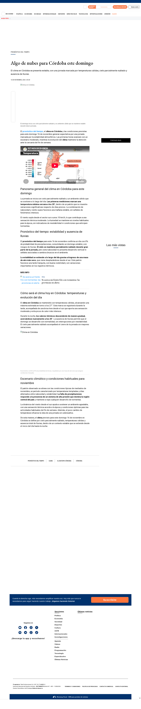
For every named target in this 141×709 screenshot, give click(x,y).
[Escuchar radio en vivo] (104, 7)
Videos (57, 644)
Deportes (61, 14)
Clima (51, 461)
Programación (60, 650)
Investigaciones (96, 14)
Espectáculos (72, 14)
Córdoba (79, 461)
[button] (13, 94)
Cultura (58, 628)
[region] (70, 36)
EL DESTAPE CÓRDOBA (64, 461)
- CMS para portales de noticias (72, 697)
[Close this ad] (139, 698)
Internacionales (49, 14)
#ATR (57, 631)
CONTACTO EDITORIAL (121, 686)
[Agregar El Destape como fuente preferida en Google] (89, 80)
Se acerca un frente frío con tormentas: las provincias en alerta (61, 281)
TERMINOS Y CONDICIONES (72, 686)
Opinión (107, 14)
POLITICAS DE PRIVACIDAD (90, 686)
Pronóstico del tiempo (36, 461)
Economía (28, 14)
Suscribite (110, 599)
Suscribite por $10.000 (120, 7)
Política (19, 14)
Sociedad (37, 14)
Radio (114, 14)
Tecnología (83, 14)
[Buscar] (85, 7)
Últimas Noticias (61, 659)
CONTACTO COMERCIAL (106, 686)
